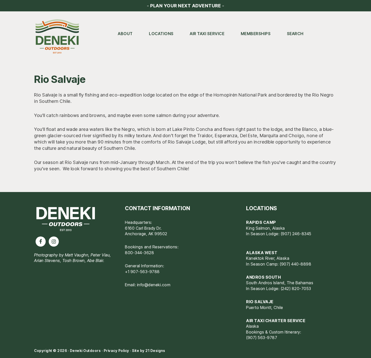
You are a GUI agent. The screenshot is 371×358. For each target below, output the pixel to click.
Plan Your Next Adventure (185, 5)
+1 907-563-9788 (142, 271)
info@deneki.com (154, 284)
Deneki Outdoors (59, 37)
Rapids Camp (261, 222)
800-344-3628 (139, 252)
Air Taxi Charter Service (275, 320)
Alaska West (262, 252)
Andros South (263, 277)
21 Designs (155, 350)
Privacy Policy (116, 350)
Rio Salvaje (260, 301)
